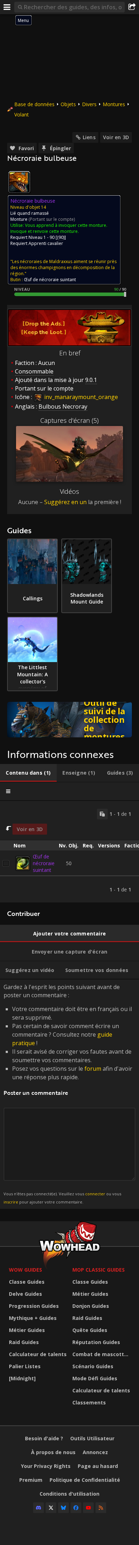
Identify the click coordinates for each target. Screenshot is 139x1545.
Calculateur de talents (38, 1354)
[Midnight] (22, 1378)
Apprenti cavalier (46, 243)
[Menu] (7, 7)
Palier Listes (25, 1366)
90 (60, 237)
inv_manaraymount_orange (80, 397)
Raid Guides (24, 1342)
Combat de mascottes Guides (102, 1354)
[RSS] (101, 1507)
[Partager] (132, 7)
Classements (89, 1402)
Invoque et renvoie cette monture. (44, 231)
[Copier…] (102, 814)
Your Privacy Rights (46, 1466)
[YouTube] (88, 1507)
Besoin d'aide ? (44, 1438)
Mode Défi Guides (94, 1378)
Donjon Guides (90, 1306)
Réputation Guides (96, 1342)
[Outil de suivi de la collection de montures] (69, 719)
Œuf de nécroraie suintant (44, 863)
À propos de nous (53, 1452)
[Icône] (19, 182)
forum (92, 1068)
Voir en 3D (116, 137)
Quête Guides (89, 1330)
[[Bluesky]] (63, 1507)
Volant (21, 114)
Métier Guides (27, 1330)
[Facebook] (76, 1507)
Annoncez (95, 1452)
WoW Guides (25, 1269)
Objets (68, 104)
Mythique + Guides (33, 1318)
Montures (114, 104)
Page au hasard (98, 1466)
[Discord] (38, 1507)
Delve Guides (25, 1293)
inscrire (11, 1202)
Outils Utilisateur (92, 1438)
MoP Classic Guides (98, 1269)
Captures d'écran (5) (69, 420)
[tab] (28, 773)
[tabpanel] (69, 852)
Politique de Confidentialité (85, 1479)
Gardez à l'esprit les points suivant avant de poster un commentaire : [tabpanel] (68, 1093)
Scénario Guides (92, 1366)
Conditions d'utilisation (69, 1493)
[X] (51, 1507)
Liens (89, 137)
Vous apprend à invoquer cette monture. (66, 225)
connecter (95, 1193)
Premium (30, 1479)
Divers (89, 104)
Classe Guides (27, 1281)
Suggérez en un (65, 502)
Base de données (34, 104)
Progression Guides (34, 1306)
